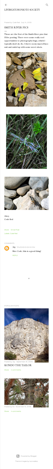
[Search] (47, 4)
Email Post (15, 230)
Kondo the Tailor (18, 365)
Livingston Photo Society (22, 9)
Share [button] (6, 230)
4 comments (16, 370)
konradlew (34, 461)
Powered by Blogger (29, 456)
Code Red (13, 233)
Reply (15, 255)
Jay (14, 247)
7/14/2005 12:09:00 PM (26, 247)
